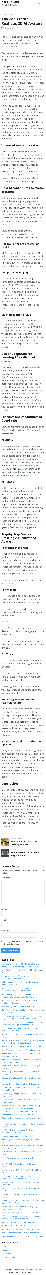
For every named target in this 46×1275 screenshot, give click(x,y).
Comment (6, 877)
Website (5, 931)
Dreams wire (10, 2)
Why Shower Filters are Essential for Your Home (20, 1229)
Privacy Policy (6, 1254)
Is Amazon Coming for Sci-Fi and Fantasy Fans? (20, 1212)
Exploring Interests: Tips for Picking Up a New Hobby (22, 1236)
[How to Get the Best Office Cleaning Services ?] (5, 842)
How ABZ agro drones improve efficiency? (18, 1006)
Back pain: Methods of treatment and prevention (20, 1222)
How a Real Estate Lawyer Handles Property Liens (21, 1046)
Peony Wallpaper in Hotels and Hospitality (18, 1136)
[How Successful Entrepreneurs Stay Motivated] (5, 853)
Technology (7, 14)
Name (4, 909)
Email (4, 920)
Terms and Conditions (10, 1257)
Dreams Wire (10, 28)
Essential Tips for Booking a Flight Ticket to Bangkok (22, 1084)
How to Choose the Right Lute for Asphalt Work (20, 1233)
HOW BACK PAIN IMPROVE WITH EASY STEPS (19, 1226)
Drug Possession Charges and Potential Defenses (21, 1050)
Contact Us (5, 1250)
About (3, 1246)
